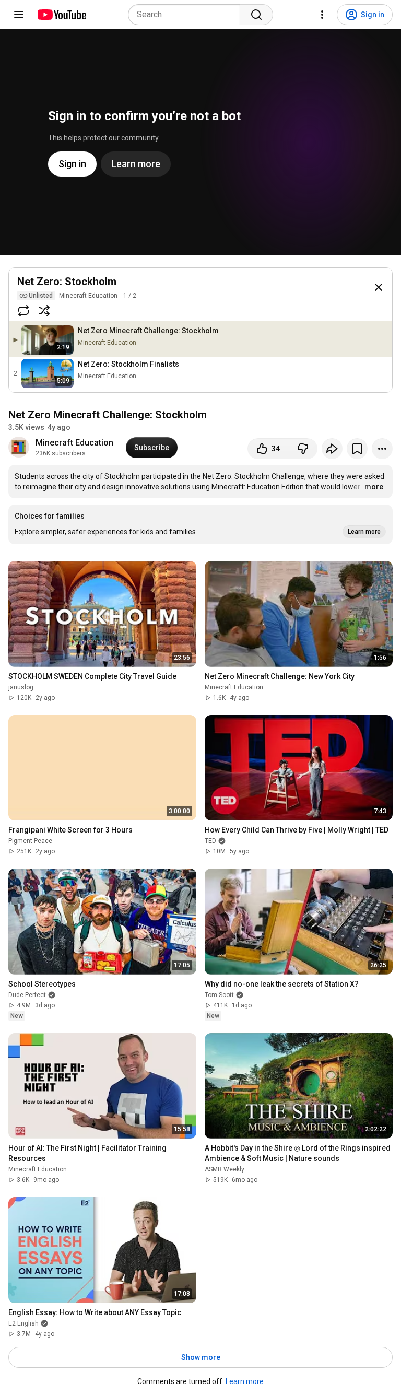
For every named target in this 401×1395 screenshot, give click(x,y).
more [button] (373, 487)
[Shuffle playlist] (44, 310)
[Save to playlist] (357, 448)
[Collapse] (378, 287)
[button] (200, 524)
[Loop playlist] (23, 310)
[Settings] (322, 14)
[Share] (332, 448)
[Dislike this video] (302, 448)
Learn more (245, 1381)
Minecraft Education (88, 295)
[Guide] (19, 14)
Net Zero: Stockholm (66, 281)
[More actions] (382, 448)
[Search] (256, 14)
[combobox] (187, 14)
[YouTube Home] (61, 14)
